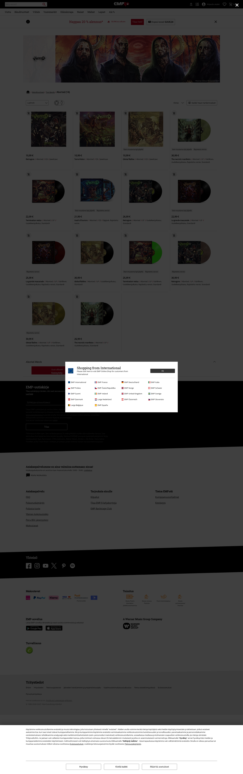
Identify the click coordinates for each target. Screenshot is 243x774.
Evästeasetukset (77, 744)
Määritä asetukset (159, 766)
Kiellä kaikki (121, 767)
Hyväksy (83, 767)
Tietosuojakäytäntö (133, 744)
